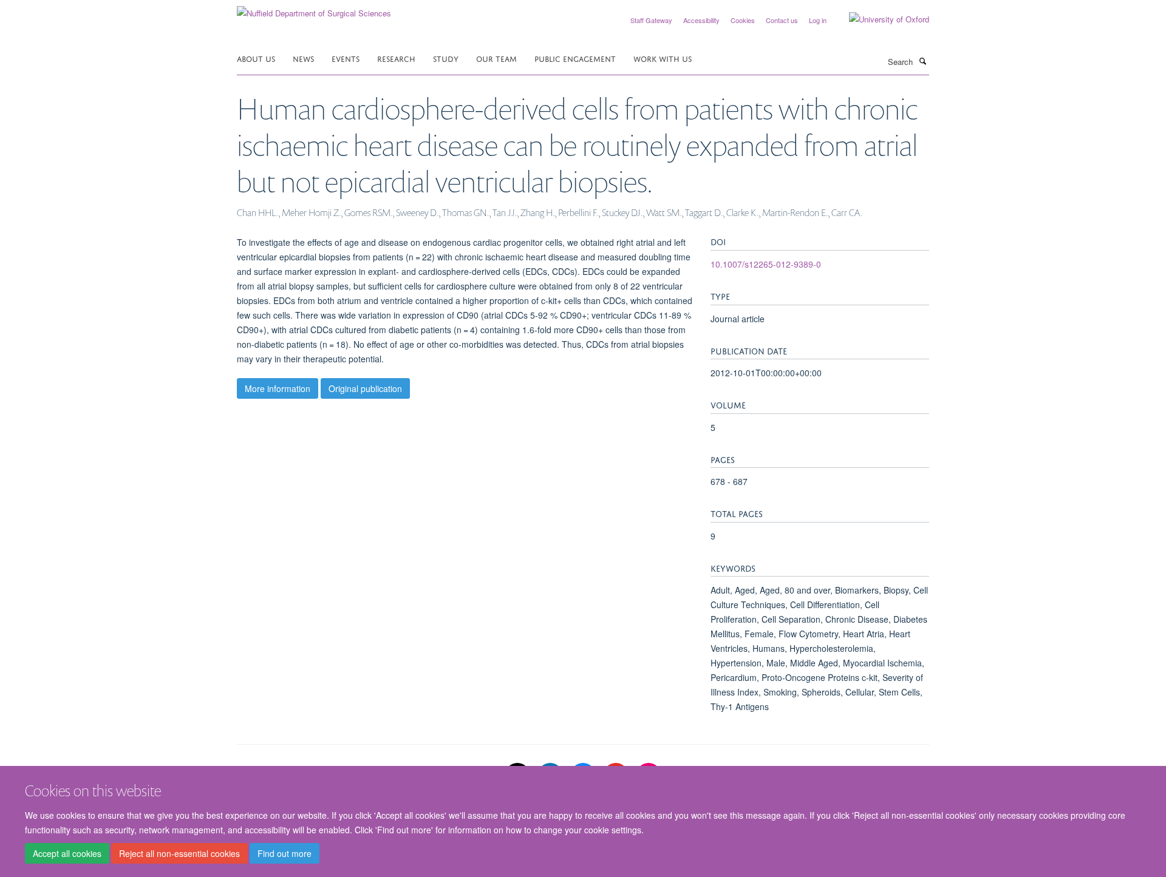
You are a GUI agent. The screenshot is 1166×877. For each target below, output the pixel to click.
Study (446, 58)
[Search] (922, 60)
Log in (818, 20)
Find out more (284, 853)
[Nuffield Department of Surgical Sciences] (314, 9)
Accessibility (701, 20)
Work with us (662, 58)
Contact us (782, 20)
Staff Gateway (651, 20)
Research (396, 58)
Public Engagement (575, 58)
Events (346, 58)
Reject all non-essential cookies (179, 853)
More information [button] (277, 388)
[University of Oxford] (880, 19)
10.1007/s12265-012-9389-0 (766, 264)
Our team (496, 58)
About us (256, 58)
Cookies (743, 20)
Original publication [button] (365, 388)
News (303, 58)
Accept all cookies (67, 853)
